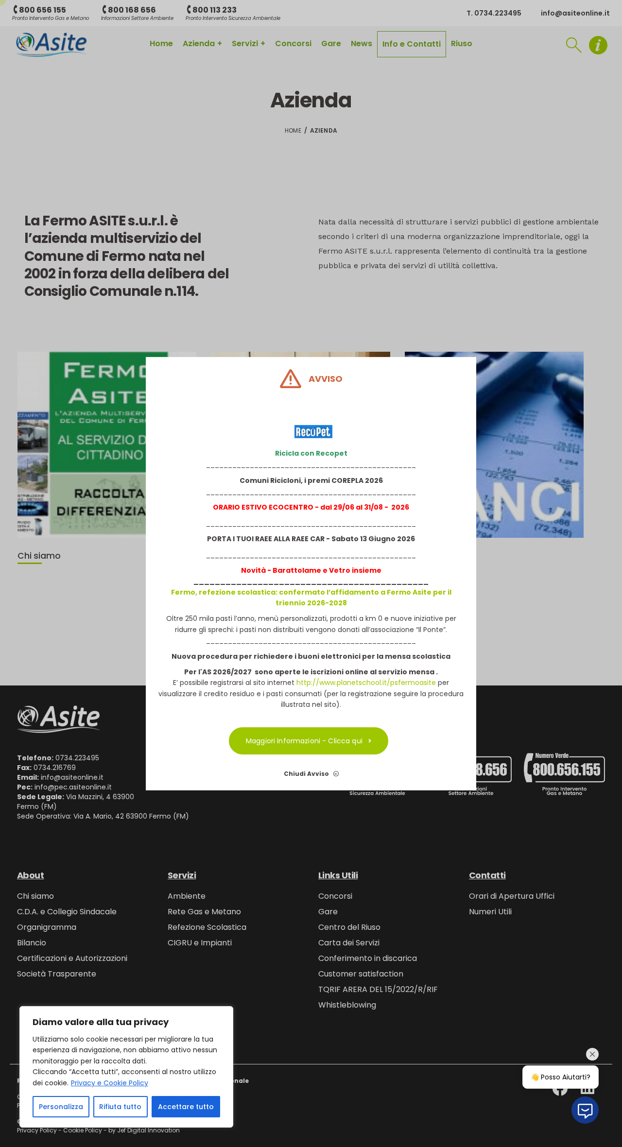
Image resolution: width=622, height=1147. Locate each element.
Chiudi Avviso (307, 773)
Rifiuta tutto (120, 1107)
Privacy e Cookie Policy (109, 1083)
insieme (365, 570)
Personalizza (61, 1107)
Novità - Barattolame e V (287, 570)
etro (342, 570)
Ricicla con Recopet (311, 453)
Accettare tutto (186, 1107)
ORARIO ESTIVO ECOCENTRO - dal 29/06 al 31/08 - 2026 (311, 507)
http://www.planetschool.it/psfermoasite (366, 682)
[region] (126, 1067)
